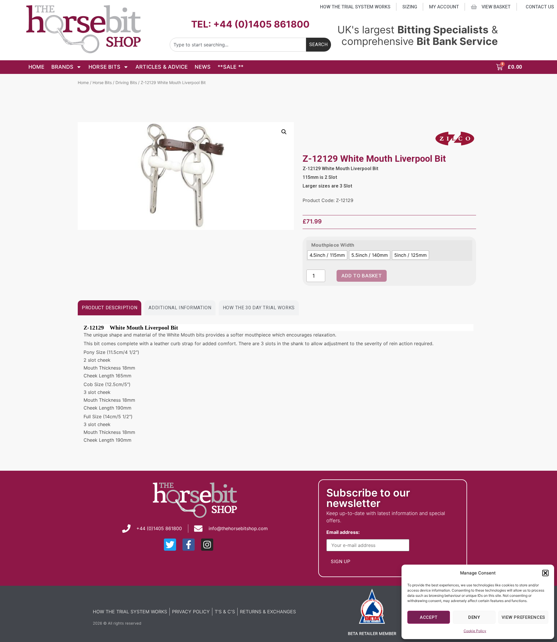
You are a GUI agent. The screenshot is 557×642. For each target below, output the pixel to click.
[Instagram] (207, 545)
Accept (428, 617)
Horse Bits (104, 67)
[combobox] (238, 45)
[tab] (109, 307)
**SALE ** (230, 67)
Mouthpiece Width (332, 245)
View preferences (523, 617)
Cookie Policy (475, 631)
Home (36, 67)
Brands (62, 67)
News (203, 67)
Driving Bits (126, 82)
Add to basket (361, 276)
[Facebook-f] (188, 545)
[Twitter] (170, 545)
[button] (545, 573)
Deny (474, 617)
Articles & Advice (161, 67)
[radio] (327, 255)
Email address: (344, 532)
